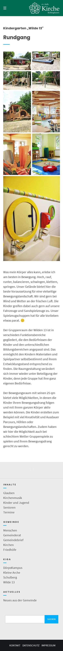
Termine (9, 512)
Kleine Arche (11, 572)
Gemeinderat (12, 535)
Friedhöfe (9, 550)
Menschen (10, 530)
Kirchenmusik (12, 498)
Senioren (9, 507)
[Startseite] (44, 8)
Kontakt (14, 645)
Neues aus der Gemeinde (20, 600)
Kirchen (8, 545)
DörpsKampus (12, 568)
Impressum (48, 645)
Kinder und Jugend (16, 503)
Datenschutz (30, 645)
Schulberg (10, 577)
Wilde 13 (9, 582)
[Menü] (9, 8)
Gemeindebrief (13, 540)
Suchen (51, 619)
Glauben (9, 493)
